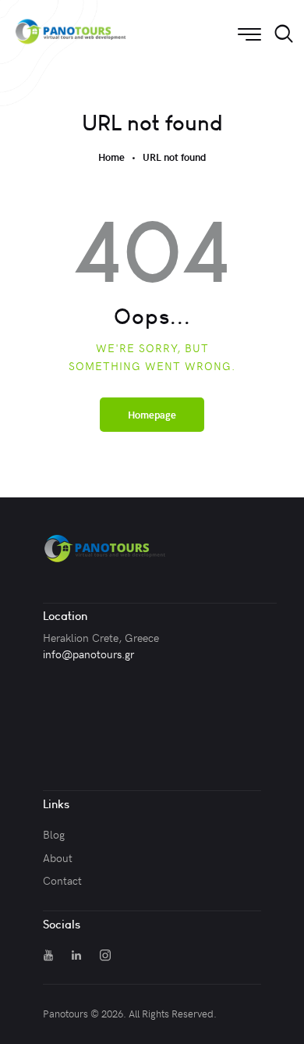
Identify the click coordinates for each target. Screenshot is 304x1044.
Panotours (65, 1014)
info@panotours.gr (88, 654)
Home (111, 157)
